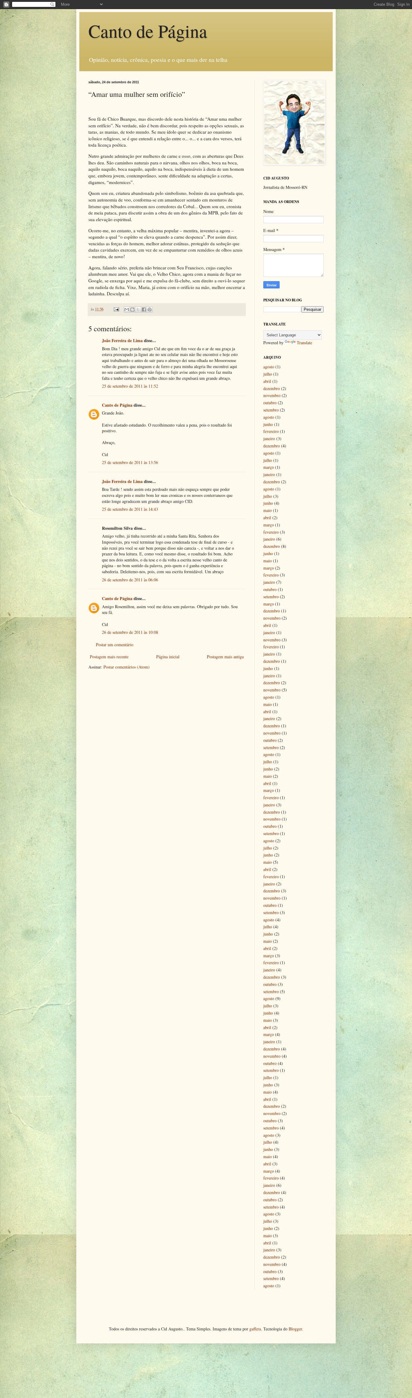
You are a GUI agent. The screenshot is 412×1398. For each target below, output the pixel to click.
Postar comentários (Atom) (126, 667)
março (268, 467)
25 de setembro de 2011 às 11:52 (130, 386)
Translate (304, 342)
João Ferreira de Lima (122, 340)
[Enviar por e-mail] (127, 310)
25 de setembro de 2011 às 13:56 (130, 462)
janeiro (269, 438)
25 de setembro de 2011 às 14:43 (130, 509)
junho (268, 424)
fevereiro (271, 431)
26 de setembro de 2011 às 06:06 (130, 580)
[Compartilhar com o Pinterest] (150, 310)
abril (267, 381)
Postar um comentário (114, 644)
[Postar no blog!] (132, 310)
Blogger (295, 1329)
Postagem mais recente (109, 656)
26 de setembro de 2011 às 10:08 (130, 632)
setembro (271, 410)
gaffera (255, 1329)
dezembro (271, 388)
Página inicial (167, 656)
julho (267, 374)
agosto (268, 367)
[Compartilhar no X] (138, 310)
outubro (270, 402)
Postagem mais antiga (225, 656)
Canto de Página (147, 31)
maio (267, 510)
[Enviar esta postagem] (116, 309)
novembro (271, 395)
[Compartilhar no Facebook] (144, 310)
